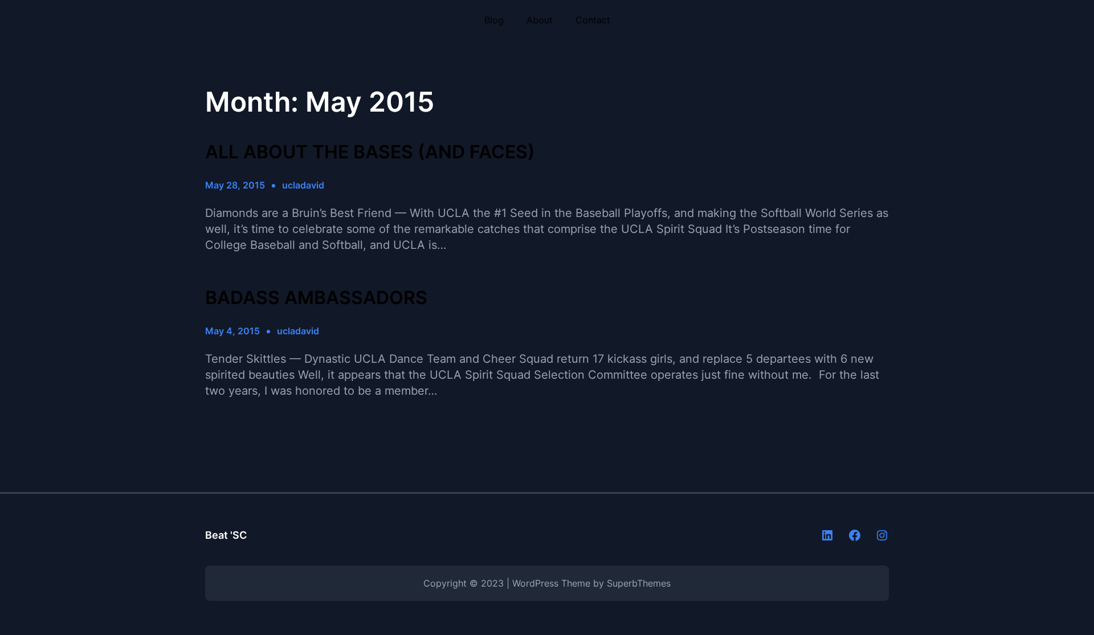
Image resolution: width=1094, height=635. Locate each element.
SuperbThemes (639, 583)
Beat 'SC (226, 535)
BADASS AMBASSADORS (316, 298)
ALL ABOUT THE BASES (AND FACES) (370, 152)
